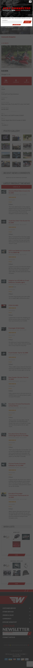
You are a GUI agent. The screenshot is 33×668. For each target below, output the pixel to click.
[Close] (30, 1)
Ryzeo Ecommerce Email (9, 27)
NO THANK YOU (16, 24)
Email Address (5, 20)
